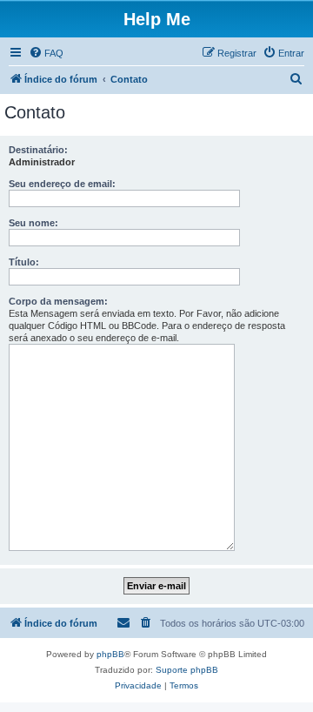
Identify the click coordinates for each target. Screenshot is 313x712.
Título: (24, 262)
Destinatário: (38, 149)
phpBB (110, 654)
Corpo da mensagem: (58, 301)
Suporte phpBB (187, 670)
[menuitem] (46, 53)
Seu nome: (33, 223)
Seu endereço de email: (62, 183)
